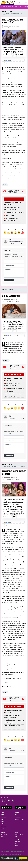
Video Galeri (18, 817)
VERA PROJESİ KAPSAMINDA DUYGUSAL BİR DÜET (12, 219)
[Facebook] (5, 800)
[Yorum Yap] (3, 63)
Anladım (23, 857)
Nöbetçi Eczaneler (19, 819)
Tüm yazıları (12, 243)
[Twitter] (9, 800)
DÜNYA (2, 812)
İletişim (17, 845)
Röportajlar (3, 832)
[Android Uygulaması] (21, 808)
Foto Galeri (17, 814)
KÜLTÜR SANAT (4, 817)
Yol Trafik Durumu (5, 839)
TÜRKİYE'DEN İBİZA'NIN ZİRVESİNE (14, 212)
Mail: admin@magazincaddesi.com (16, 241)
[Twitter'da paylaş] (17, 60)
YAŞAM (10, 11)
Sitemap (17, 839)
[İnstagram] (2, 800)
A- (9, 63)
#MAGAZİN (5, 360)
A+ (6, 63)
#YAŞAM (5, 184)
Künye (16, 832)
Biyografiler (4, 834)
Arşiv (16, 843)
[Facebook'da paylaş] (14, 60)
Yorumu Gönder (9, 280)
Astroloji (3, 836)
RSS (16, 836)
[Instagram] (23, 243)
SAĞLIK (3, 819)
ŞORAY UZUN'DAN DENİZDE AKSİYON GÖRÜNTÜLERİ (12, 209)
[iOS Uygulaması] (7, 807)
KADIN (2, 814)
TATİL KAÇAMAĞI (9, 215)
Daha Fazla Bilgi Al (18, 859)
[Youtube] (12, 800)
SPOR (2, 821)
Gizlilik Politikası (19, 834)
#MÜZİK (5, 692)
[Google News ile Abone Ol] (7, 60)
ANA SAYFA (4, 11)
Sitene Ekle (17, 841)
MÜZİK (10, 464)
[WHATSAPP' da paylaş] (20, 60)
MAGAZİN (11, 289)
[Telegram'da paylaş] (23, 60)
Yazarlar (17, 812)
